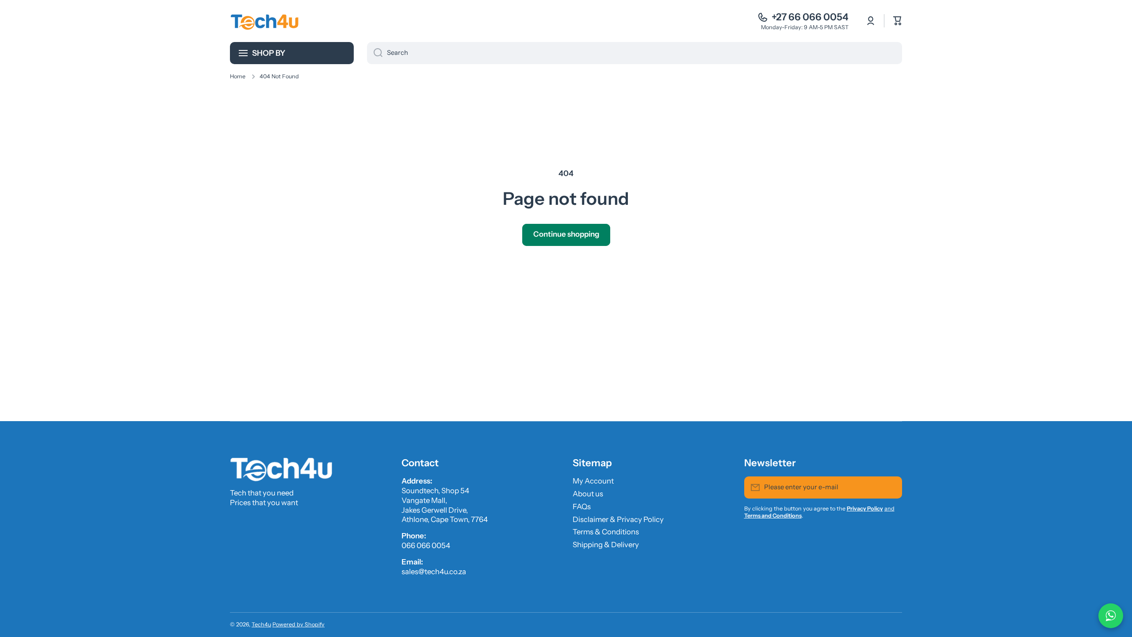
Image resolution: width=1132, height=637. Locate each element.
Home (237, 76)
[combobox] (634, 53)
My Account (593, 480)
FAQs (582, 506)
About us (588, 493)
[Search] (374, 53)
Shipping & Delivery (606, 544)
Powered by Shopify (298, 624)
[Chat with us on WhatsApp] (1110, 615)
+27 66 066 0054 (810, 17)
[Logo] (265, 21)
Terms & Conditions (606, 531)
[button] (897, 20)
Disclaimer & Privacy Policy (618, 519)
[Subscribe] (891, 487)
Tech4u (261, 624)
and (889, 508)
